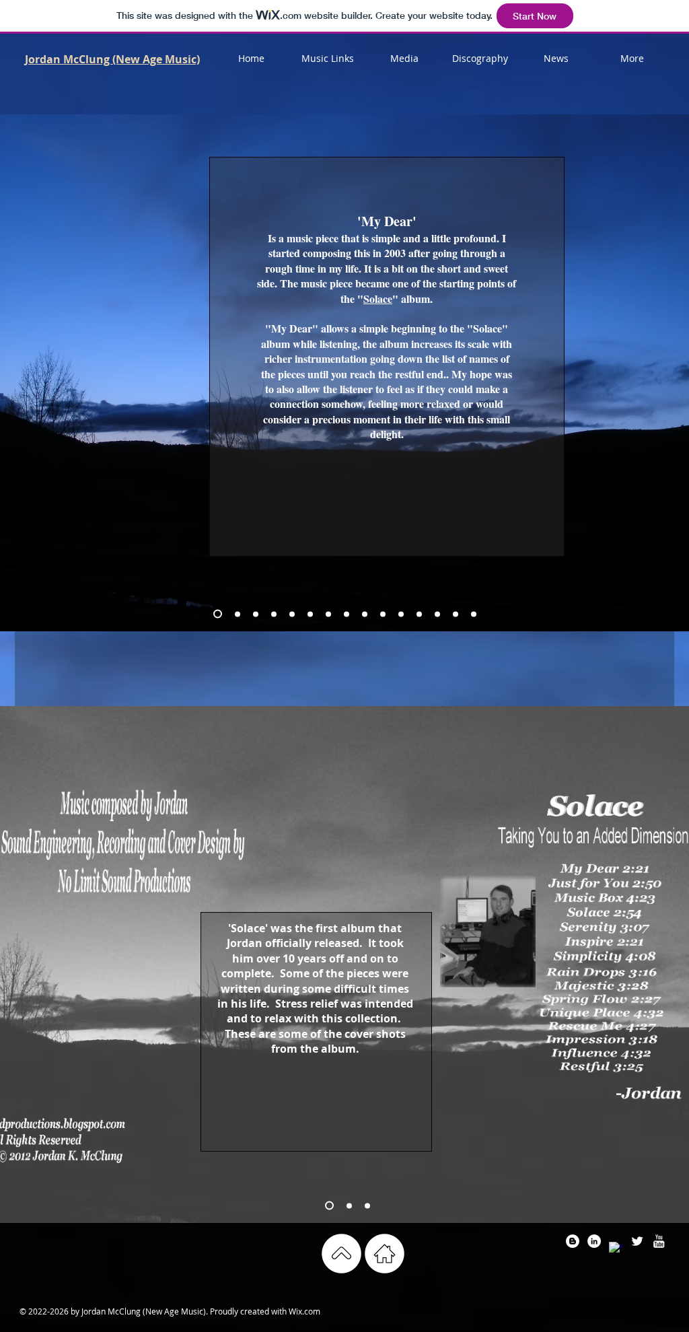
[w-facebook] (615, 1248)
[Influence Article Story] (455, 614)
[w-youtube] (658, 1241)
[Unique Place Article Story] (401, 614)
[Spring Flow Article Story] (383, 614)
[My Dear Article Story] (217, 614)
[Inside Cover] (329, 1205)
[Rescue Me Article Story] (419, 614)
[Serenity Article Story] (292, 614)
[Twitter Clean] (637, 1241)
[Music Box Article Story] (255, 614)
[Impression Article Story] (437, 614)
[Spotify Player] (99, 525)
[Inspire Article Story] (310, 614)
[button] (327, 58)
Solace (377, 298)
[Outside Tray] (367, 1205)
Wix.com (304, 1311)
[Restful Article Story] (473, 614)
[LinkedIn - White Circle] (594, 1241)
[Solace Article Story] (274, 614)
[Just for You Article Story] (237, 614)
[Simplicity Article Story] (328, 614)
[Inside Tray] (349, 1205)
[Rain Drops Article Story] (346, 614)
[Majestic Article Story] (364, 614)
